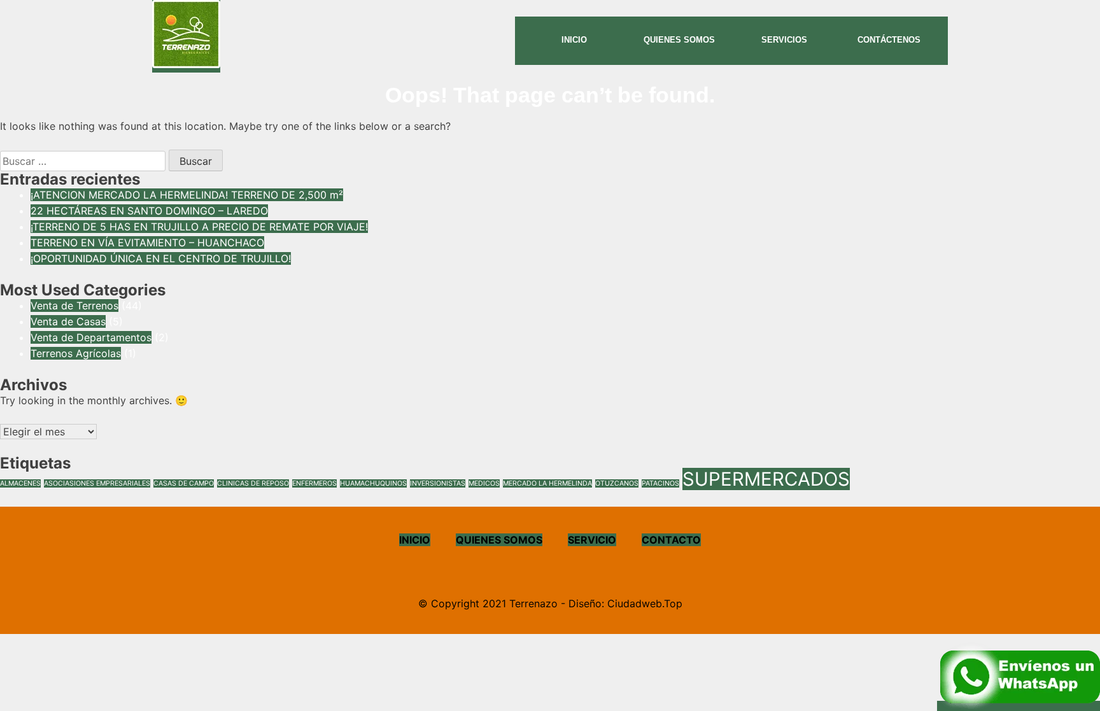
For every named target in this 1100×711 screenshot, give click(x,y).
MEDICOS (484, 483)
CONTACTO (671, 539)
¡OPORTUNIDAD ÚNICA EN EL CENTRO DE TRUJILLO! (161, 258)
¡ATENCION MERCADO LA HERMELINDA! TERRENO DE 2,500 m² (187, 194)
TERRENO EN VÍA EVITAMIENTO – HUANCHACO (147, 242)
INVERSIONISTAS (437, 483)
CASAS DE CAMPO (183, 483)
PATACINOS (660, 483)
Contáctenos (888, 40)
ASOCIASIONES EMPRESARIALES (97, 483)
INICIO (414, 539)
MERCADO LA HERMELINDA (547, 483)
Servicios (784, 40)
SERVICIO (592, 539)
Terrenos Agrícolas (76, 353)
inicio (574, 40)
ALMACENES (20, 483)
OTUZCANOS (616, 483)
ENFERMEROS (314, 483)
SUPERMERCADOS (766, 479)
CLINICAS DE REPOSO (253, 483)
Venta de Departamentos (91, 337)
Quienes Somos (679, 40)
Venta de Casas (68, 321)
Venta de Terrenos (74, 305)
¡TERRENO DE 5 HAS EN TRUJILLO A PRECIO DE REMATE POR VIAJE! (199, 226)
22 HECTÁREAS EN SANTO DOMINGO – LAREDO (149, 210)
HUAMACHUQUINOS (373, 483)
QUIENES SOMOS (499, 539)
